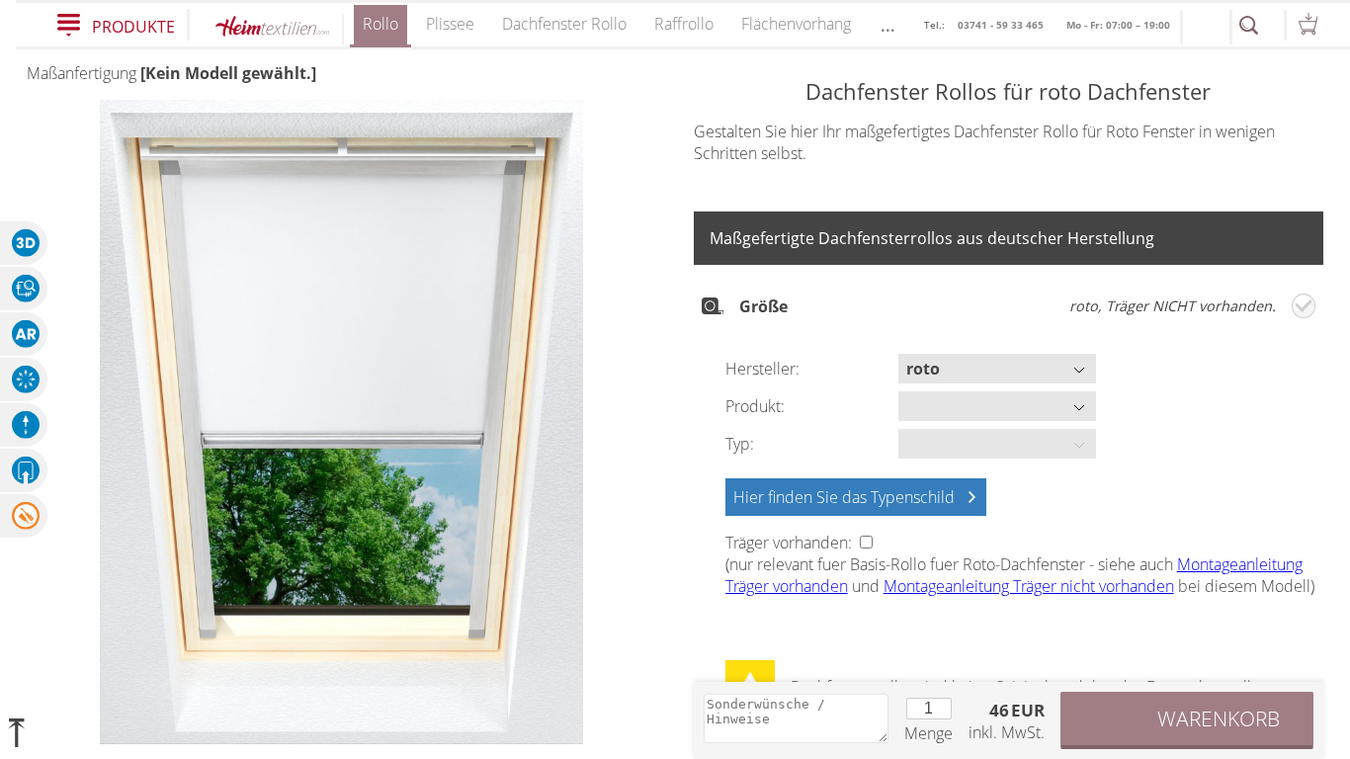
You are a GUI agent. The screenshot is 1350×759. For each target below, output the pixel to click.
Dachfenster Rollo (564, 24)
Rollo (380, 24)
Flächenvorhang (796, 24)
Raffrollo (684, 24)
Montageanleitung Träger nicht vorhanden (1029, 586)
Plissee (450, 24)
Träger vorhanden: (790, 542)
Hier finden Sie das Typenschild (844, 497)
